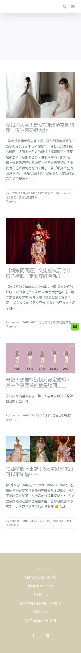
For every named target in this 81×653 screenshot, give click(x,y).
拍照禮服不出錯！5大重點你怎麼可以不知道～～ (40, 472)
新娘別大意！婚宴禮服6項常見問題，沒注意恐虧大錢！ (40, 127)
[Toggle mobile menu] (73, 7)
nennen (15, 322)
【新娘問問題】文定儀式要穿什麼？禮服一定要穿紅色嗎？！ (38, 273)
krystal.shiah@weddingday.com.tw (31, 192)
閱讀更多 (11, 201)
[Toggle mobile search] (65, 7)
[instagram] (40, 635)
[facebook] (33, 635)
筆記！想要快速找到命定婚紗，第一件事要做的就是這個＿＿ (38, 382)
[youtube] (47, 635)
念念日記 (11, 197)
